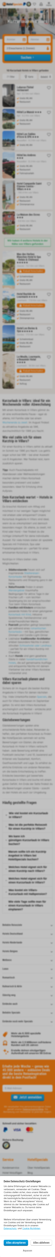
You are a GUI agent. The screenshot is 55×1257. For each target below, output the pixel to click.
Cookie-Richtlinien (31, 1228)
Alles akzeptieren (16, 1242)
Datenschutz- (10, 1228)
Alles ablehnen (41, 1242)
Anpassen (27, 1250)
